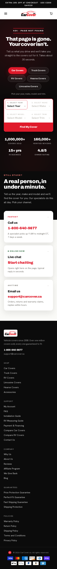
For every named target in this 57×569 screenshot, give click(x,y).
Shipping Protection (13, 506)
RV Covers (16, 78)
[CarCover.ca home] (28, 13)
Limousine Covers (28, 86)
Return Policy (10, 526)
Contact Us (9, 439)
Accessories (10, 392)
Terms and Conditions (14, 535)
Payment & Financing (14, 425)
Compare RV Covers (14, 435)
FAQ (6, 411)
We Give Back (10, 473)
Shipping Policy (11, 530)
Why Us (7, 454)
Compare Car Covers (14, 430)
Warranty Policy (11, 521)
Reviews (8, 463)
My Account (9, 406)
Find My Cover (28, 127)
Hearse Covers (38, 78)
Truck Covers (38, 70)
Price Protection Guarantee (17, 492)
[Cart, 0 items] (51, 13)
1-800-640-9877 (13, 350)
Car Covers (17, 70)
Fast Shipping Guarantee (16, 502)
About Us (8, 459)
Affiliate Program (12, 468)
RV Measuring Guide (13, 420)
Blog (6, 478)
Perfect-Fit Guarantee (14, 497)
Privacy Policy (10, 540)
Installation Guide (12, 416)
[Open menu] (6, 13)
